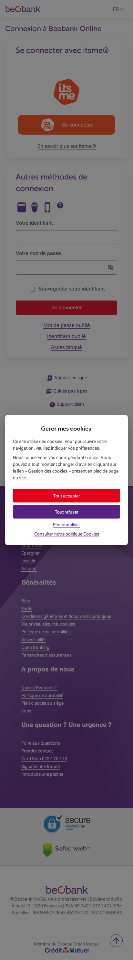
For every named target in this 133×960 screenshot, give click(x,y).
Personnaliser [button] (66, 524)
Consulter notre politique (66, 533)
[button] (66, 496)
